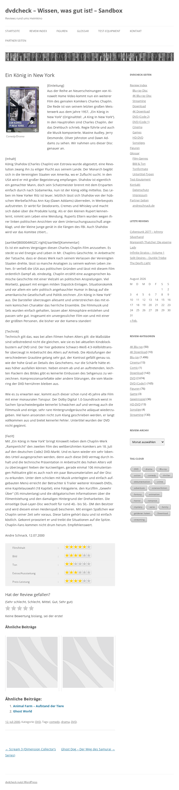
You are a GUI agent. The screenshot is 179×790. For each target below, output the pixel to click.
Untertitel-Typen (143, 174)
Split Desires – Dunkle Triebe (148, 258)
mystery (138, 506)
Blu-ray (134, 357)
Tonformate (140, 169)
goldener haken (142, 513)
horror (137, 500)
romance (152, 500)
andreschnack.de (144, 205)
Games (137, 132)
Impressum (140, 195)
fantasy (138, 494)
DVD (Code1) (138, 383)
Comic (134, 368)
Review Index (38, 31)
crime (160, 481)
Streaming (139, 101)
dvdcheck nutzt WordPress (21, 782)
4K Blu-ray (136, 347)
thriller (166, 475)
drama (65, 722)
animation (154, 494)
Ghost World (22, 711)
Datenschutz (141, 190)
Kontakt (136, 31)
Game (134, 394)
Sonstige (135, 409)
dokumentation (142, 481)
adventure (139, 487)
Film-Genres (140, 158)
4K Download (141, 111)
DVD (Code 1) (141, 122)
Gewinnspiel (138, 399)
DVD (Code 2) (141, 117)
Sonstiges (139, 143)
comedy (54, 722)
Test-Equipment (109, 31)
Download (139, 106)
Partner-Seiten (15, 40)
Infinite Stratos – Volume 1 (147, 253)
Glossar (83, 31)
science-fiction (159, 487)
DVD (38, 722)
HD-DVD (138, 137)
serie (152, 506)
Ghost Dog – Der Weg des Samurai (88, 749)
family (165, 506)
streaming (139, 519)
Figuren (62, 31)
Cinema (137, 127)
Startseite (12, 31)
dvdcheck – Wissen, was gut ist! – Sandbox (63, 10)
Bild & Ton (139, 164)
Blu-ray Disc (140, 90)
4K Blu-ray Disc (142, 96)
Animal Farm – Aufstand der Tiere (38, 706)
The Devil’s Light (140, 263)
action (137, 475)
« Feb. (133, 321)
